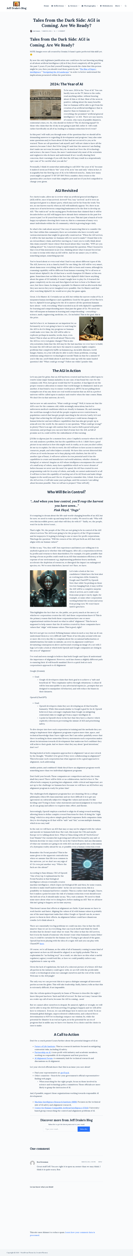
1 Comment (61, 31)
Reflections (59, 6)
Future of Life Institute (45, 1046)
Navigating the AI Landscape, (56, 72)
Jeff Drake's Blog (16, 8)
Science (73, 6)
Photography (90, 6)
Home (46, 6)
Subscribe (84, 1129)
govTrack (65, 1073)
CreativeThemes (42, 1253)
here (42, 943)
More (117, 6)
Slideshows (108, 6)
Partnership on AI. (43, 1052)
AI (54, 31)
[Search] (125, 6)
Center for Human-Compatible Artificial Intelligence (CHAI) (61, 1108)
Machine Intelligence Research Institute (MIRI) (56, 1102)
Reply (100, 1162)
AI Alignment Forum (44, 1058)
